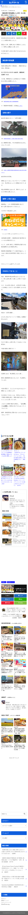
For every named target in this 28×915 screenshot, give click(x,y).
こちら (20, 105)
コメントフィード (6, 902)
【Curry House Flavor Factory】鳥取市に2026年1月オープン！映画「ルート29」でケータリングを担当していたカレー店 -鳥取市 (19, 534)
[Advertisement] (14, 423)
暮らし (4, 582)
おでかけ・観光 (8, 544)
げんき (8, 702)
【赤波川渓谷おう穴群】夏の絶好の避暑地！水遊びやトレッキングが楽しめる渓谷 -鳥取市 (18, 541)
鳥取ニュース (11, 582)
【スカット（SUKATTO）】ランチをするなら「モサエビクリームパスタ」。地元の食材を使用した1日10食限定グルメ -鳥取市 (19, 456)
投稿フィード (5, 900)
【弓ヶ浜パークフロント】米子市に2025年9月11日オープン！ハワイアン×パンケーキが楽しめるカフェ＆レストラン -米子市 (19, 481)
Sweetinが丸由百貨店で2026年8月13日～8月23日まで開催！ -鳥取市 (13, 886)
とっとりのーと (13, 912)
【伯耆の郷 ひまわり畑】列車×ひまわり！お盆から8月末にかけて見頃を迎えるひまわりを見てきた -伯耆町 (18, 517)
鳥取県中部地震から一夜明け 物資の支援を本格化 (13, 138)
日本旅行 (5, 229)
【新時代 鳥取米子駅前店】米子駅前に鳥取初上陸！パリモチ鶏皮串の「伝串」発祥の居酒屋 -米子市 (19, 525)
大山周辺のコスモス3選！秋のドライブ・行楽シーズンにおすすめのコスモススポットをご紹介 (6, 480)
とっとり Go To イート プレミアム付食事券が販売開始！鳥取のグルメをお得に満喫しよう (6, 453)
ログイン (3, 898)
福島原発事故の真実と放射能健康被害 (11, 101)
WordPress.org (5, 904)
